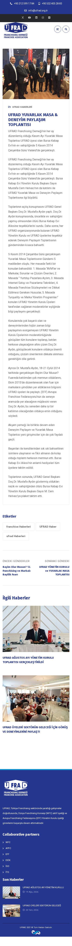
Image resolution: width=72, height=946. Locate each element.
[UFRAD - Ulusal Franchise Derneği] (16, 30)
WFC (8, 842)
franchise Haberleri (18, 526)
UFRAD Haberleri (22, 107)
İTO (7, 872)
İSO (7, 866)
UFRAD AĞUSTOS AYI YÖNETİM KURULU (43, 887)
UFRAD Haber (47, 526)
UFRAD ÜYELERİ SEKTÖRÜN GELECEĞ (42, 905)
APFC (8, 848)
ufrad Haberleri (15, 536)
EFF (7, 854)
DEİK (8, 860)
